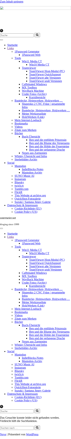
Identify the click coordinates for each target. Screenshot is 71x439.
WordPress (32, 434)
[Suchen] (1, 31)
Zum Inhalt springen (11, 1)
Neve (3, 434)
